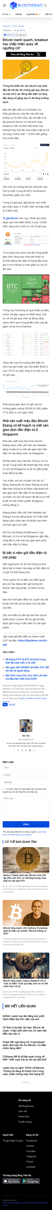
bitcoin (12, 705)
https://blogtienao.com (26, 739)
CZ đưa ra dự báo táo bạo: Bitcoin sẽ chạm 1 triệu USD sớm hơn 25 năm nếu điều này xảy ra (25, 1030)
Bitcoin (21, 26)
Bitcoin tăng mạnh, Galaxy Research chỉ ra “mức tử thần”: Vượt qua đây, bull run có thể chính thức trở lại (25, 983)
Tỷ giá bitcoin (10, 218)
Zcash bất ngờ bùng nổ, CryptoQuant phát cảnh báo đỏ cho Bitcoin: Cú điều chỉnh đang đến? (24, 1045)
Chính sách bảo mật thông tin (13, 1203)
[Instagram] (22, 750)
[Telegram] (26, 709)
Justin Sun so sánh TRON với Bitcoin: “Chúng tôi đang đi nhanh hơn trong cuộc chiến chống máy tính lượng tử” (24, 1071)
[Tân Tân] (26, 725)
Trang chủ (6, 26)
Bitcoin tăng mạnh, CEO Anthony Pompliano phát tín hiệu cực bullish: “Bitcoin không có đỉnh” (25, 931)
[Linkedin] (26, 750)
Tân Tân (22, 30)
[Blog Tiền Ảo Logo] (26, 5)
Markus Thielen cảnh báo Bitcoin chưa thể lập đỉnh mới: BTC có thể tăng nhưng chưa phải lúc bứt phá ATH (24, 878)
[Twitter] (20, 709)
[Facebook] (13, 709)
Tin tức (14, 26)
